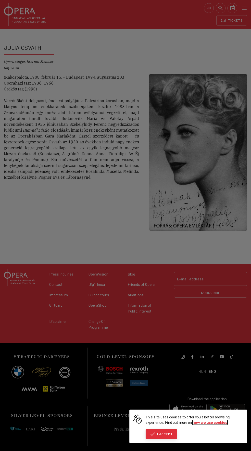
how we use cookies (210, 422)
